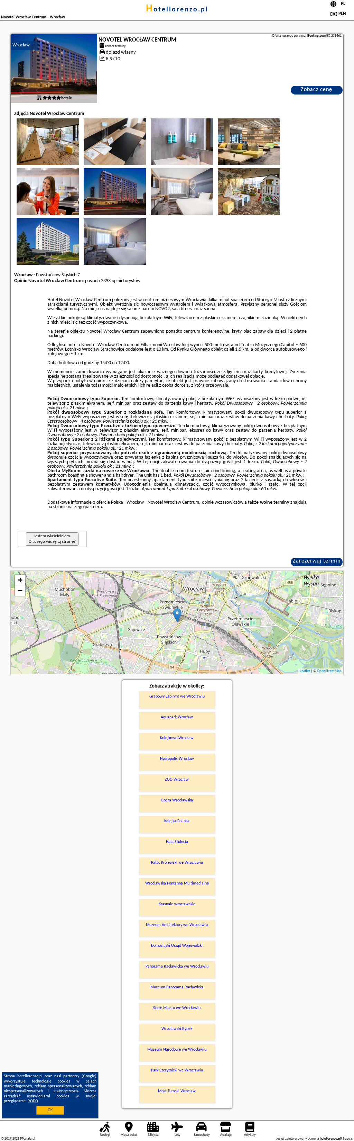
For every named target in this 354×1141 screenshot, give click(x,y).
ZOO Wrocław (177, 780)
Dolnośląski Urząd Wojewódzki (177, 946)
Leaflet (305, 671)
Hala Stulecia (177, 842)
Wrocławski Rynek (176, 1029)
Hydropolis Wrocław (177, 759)
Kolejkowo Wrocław (177, 738)
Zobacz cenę (316, 89)
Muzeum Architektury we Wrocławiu (177, 925)
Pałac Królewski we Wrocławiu (177, 863)
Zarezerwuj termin (317, 561)
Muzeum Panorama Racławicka (177, 987)
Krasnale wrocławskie (177, 904)
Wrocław (21, 45)
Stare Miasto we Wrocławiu (177, 1008)
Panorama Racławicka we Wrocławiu (177, 966)
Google (89, 1076)
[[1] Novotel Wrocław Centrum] (54, 68)
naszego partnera (85, 507)
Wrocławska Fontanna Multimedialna (177, 883)
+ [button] (20, 580)
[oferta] (39, 98)
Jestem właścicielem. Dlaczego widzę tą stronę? (52, 539)
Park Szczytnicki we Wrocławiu (177, 1070)
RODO (33, 1101)
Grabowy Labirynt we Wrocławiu (177, 696)
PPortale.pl (27, 1139)
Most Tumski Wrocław (177, 1091)
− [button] (20, 590)
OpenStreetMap (329, 671)
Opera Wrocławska (177, 800)
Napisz (347, 1139)
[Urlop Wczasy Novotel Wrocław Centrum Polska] (48, 141)
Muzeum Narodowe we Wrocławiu (176, 1050)
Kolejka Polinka (176, 821)
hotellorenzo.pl (177, 9)
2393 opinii (111, 281)
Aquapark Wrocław (177, 717)
